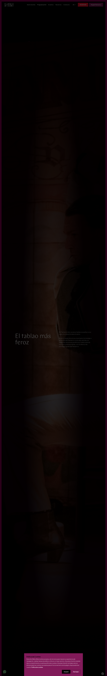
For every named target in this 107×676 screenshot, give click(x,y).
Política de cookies (37, 667)
